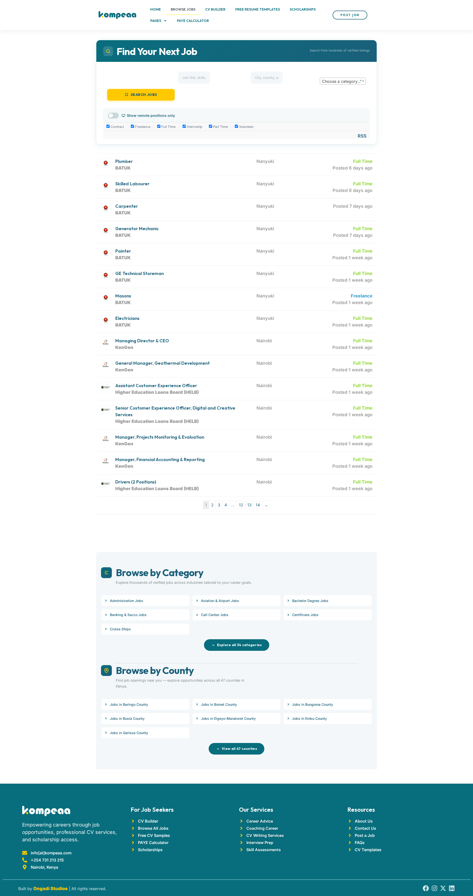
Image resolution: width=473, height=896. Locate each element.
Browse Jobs (183, 9)
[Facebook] (426, 888)
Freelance (142, 126)
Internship (194, 126)
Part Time (220, 126)
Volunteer (246, 126)
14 (258, 504)
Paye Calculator (193, 20)
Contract (117, 126)
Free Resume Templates (257, 9)
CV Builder (215, 9)
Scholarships (303, 9)
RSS (362, 135)
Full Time (168, 126)
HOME (155, 9)
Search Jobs (144, 94)
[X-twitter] (443, 888)
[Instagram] (434, 888)
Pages (155, 20)
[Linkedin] (452, 888)
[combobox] (343, 81)
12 (241, 504)
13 (249, 504)
